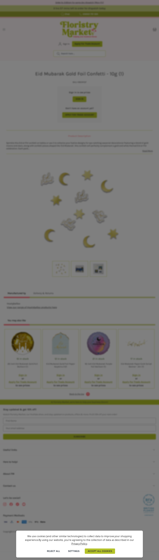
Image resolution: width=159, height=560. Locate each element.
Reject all (53, 551)
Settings (74, 551)
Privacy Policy (79, 543)
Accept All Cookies (100, 551)
